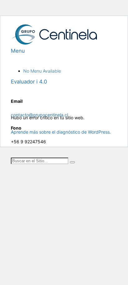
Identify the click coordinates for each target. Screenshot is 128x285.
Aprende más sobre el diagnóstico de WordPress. (61, 132)
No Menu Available (42, 71)
